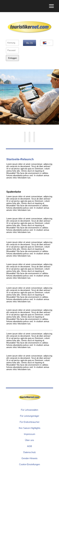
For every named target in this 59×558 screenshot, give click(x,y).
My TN (29, 43)
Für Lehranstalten (29, 410)
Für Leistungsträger (29, 416)
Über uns (29, 440)
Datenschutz (29, 452)
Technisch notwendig (4, 521)
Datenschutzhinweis (9, 556)
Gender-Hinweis (29, 458)
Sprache (46, 43)
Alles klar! (2, 551)
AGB (29, 446)
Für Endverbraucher (29, 422)
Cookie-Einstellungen (29, 464)
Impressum (29, 434)
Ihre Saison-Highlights (29, 428)
